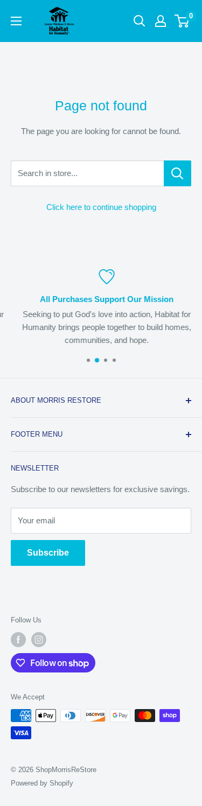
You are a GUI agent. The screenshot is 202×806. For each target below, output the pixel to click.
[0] (182, 21)
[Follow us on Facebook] (18, 639)
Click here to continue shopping (101, 207)
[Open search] (139, 21)
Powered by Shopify (42, 783)
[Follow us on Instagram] (38, 639)
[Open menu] (16, 21)
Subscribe (48, 552)
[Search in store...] (177, 173)
